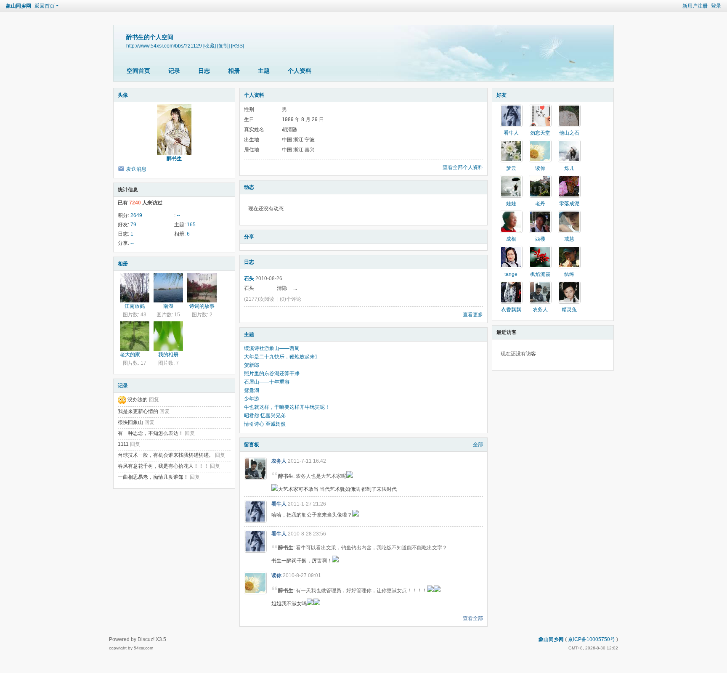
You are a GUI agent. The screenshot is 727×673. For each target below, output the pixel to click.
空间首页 (138, 70)
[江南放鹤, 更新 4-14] (134, 287)
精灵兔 (569, 310)
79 (133, 225)
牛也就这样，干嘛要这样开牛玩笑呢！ (287, 407)
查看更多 (473, 315)
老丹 (540, 204)
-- (178, 215)
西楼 (540, 239)
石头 (249, 278)
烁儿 (569, 168)
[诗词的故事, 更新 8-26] (202, 287)
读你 (276, 575)
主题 (264, 70)
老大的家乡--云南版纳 (144, 355)
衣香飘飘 (511, 310)
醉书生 (174, 159)
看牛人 (279, 504)
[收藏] (209, 45)
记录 (174, 70)
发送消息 (136, 169)
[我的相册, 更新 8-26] (168, 336)
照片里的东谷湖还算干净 (272, 373)
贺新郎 (251, 365)
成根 (511, 239)
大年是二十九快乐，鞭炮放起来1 (281, 357)
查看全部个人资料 (463, 167)
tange (510, 274)
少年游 (251, 399)
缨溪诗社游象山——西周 (272, 348)
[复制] (223, 45)
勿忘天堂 (540, 133)
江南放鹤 (135, 306)
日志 (204, 70)
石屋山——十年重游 (266, 382)
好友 (501, 95)
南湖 (168, 306)
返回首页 (44, 6)
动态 (249, 187)
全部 (478, 445)
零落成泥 (569, 204)
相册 (234, 70)
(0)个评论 (290, 299)
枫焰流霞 (540, 274)
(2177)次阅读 (259, 299)
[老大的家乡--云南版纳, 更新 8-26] (134, 336)
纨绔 (569, 274)
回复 (154, 400)
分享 (249, 237)
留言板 (251, 445)
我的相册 (168, 355)
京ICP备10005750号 (591, 639)
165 (191, 225)
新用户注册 (695, 6)
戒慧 (569, 239)
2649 (136, 215)
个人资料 (299, 70)
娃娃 (511, 204)
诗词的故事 (202, 306)
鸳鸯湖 (251, 390)
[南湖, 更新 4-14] (168, 287)
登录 (716, 6)
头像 (123, 95)
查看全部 (473, 618)
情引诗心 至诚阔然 (265, 424)
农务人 (279, 461)
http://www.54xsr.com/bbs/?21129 (164, 45)
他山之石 (569, 133)
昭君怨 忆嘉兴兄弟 (265, 416)
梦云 (511, 168)
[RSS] (237, 45)
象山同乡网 (18, 6)
